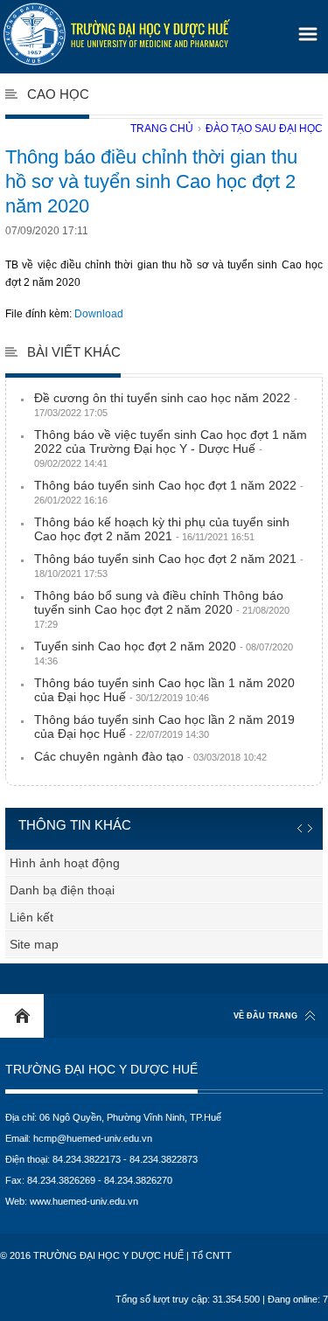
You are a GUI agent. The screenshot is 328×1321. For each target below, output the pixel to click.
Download (98, 314)
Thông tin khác (74, 824)
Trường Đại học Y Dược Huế (101, 1069)
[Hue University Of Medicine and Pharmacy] (116, 34)
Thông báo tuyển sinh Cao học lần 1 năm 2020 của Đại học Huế (164, 690)
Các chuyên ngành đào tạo (150, 756)
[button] (305, 28)
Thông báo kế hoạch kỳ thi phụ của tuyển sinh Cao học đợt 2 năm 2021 (162, 529)
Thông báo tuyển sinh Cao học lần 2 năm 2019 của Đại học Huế (164, 726)
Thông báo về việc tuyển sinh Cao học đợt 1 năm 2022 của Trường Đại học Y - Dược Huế (170, 448)
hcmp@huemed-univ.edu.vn (92, 1138)
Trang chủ (161, 128)
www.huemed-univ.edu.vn (84, 1201)
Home (22, 1016)
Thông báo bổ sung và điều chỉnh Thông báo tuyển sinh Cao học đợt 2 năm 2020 (162, 608)
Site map (34, 944)
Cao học (58, 94)
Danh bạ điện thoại (62, 890)
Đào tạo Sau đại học (264, 128)
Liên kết (31, 917)
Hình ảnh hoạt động (65, 863)
